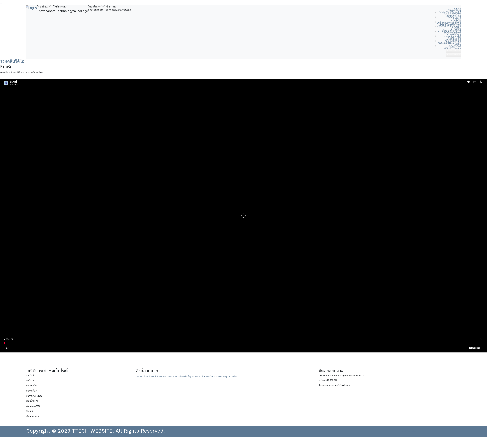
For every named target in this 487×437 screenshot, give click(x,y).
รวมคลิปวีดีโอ (12, 61)
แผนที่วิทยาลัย (408, 431)
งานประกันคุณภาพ (452, 33)
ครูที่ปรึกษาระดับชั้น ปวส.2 (449, 26)
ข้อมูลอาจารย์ (454, 17)
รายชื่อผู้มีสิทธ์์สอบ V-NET (449, 43)
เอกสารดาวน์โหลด (452, 48)
